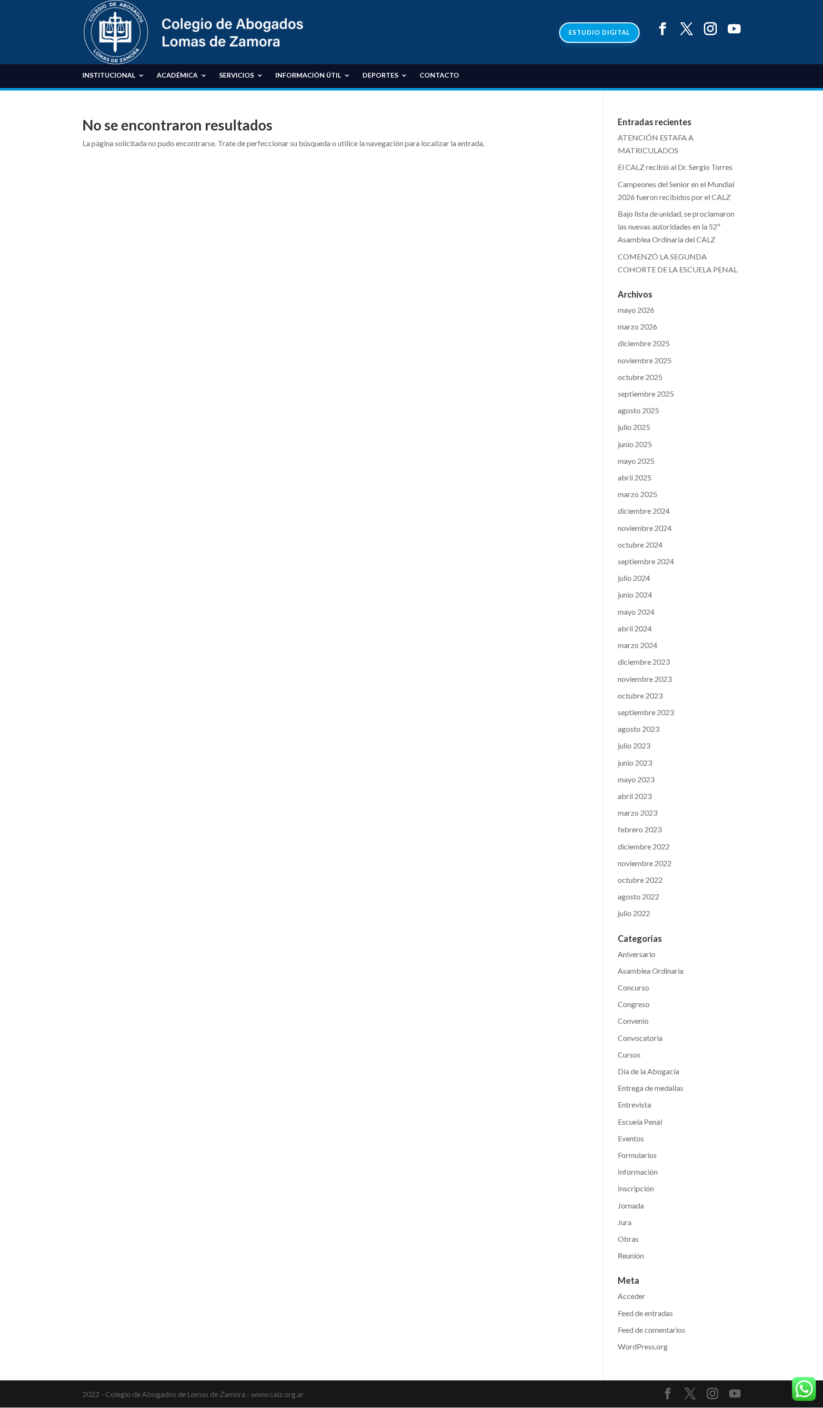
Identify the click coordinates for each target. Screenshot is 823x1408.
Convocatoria (640, 1037)
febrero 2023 (640, 829)
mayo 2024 (636, 611)
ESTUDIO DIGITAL (599, 32)
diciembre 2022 (644, 846)
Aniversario (636, 954)
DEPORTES (380, 75)
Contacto (439, 75)
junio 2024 (635, 594)
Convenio (633, 1020)
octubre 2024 (640, 544)
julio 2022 (634, 913)
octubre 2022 (640, 879)
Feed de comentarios (651, 1329)
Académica (177, 75)
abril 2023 (635, 795)
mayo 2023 (636, 779)
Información (638, 1171)
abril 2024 (635, 628)
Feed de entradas (645, 1313)
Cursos (629, 1054)
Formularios (637, 1154)
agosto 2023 (638, 728)
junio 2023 (635, 762)
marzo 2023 (637, 812)
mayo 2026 (636, 309)
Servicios (236, 75)
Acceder (631, 1295)
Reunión (631, 1255)
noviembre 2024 (645, 527)
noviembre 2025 (645, 360)
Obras (628, 1238)
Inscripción (636, 1188)
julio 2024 (634, 577)
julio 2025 (634, 426)
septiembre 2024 (646, 561)
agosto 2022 (638, 896)
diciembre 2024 (644, 510)
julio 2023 (634, 745)
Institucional (108, 75)
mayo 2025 (636, 460)
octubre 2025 (640, 376)
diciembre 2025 (644, 343)
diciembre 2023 (644, 661)
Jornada (631, 1205)
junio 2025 (635, 444)
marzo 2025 (637, 494)
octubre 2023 (640, 695)
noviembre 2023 (645, 678)
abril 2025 (635, 477)
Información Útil (308, 75)
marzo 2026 (637, 326)
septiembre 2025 (646, 393)
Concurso (633, 987)
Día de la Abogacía (648, 1071)
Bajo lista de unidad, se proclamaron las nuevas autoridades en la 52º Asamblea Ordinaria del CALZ (676, 226)
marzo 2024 (637, 644)
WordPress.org (643, 1346)
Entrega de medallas (650, 1087)
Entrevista (634, 1104)
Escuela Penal (640, 1121)
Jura (625, 1222)
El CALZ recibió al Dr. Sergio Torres (675, 166)
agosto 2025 (638, 410)
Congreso (634, 1004)
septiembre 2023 (646, 712)
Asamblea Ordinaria (650, 970)
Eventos (631, 1138)
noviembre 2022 (645, 863)
